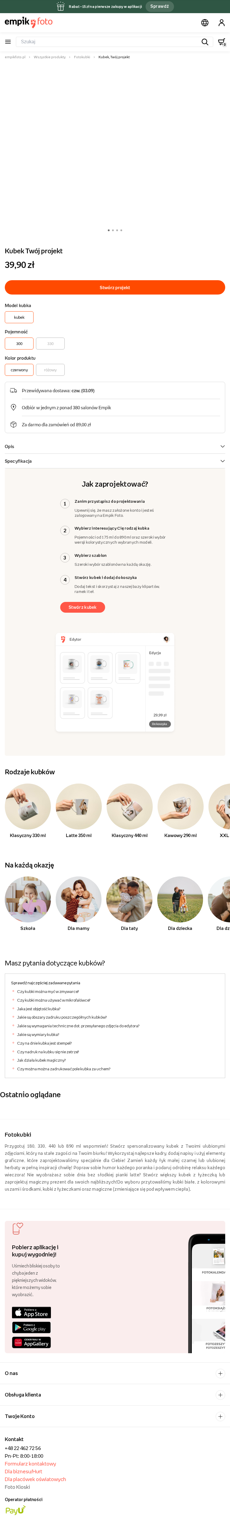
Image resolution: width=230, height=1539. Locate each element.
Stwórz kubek (83, 607)
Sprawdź (159, 6)
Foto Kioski (17, 1487)
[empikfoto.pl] (28, 22)
